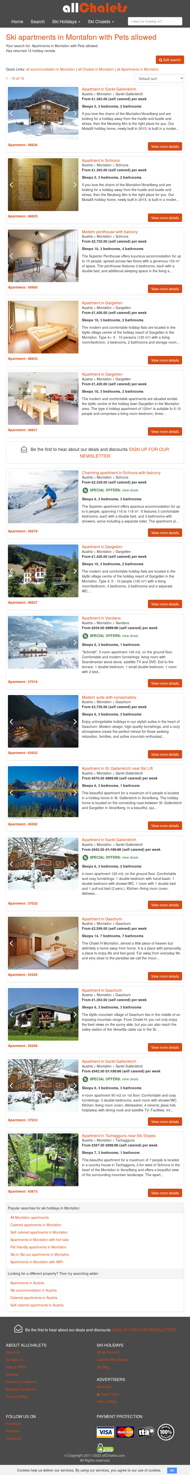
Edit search (171, 59)
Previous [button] (13, 113)
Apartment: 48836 (23, 144)
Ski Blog (103, 1366)
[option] (43, 113)
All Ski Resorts (108, 1352)
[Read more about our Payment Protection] (107, 1430)
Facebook (14, 1423)
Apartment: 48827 (23, 602)
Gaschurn (123, 701)
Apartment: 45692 (23, 823)
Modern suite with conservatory (109, 697)
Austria (87, 93)
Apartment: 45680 (23, 287)
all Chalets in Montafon (96, 69)
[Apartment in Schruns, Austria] (43, 184)
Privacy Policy (16, 1396)
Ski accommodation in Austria (33, 1290)
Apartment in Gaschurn (102, 919)
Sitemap (12, 1374)
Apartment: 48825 (23, 215)
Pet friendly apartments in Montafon (38, 1246)
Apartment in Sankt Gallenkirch (109, 89)
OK (172, 1470)
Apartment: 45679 (23, 530)
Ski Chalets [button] (100, 21)
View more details (165, 146)
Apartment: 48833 (23, 358)
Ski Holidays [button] (65, 21)
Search (38, 21)
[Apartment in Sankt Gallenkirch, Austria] (43, 113)
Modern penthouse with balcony (110, 231)
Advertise (104, 1386)
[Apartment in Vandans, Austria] (43, 642)
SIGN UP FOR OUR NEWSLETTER (144, 1330)
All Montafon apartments (29, 1217)
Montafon (104, 93)
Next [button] (73, 113)
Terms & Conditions (21, 1381)
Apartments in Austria (27, 1282)
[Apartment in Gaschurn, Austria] (43, 721)
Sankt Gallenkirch (129, 93)
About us (13, 1352)
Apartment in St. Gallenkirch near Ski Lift (117, 768)
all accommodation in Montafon (50, 69)
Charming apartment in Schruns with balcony (121, 472)
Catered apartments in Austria (33, 1297)
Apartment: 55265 (23, 974)
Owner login (109, 1394)
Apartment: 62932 (23, 752)
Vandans (122, 622)
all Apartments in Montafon (138, 69)
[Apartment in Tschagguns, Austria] (43, 1159)
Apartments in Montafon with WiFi (36, 1261)
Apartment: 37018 (23, 681)
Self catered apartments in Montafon (39, 1232)
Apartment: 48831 (23, 429)
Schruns (122, 164)
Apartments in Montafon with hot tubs (39, 1239)
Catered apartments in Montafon (35, 1224)
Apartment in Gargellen (102, 303)
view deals (130, 489)
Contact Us (14, 1359)
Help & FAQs (16, 1366)
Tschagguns (125, 1140)
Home (17, 21)
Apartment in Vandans (101, 618)
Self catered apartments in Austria (37, 1304)
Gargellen (123, 307)
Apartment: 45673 (23, 1191)
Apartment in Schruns (101, 160)
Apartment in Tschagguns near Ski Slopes (119, 1135)
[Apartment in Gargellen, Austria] (43, 327)
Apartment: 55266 (23, 1045)
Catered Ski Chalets (112, 1359)
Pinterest (13, 1430)
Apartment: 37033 (23, 1119)
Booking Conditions (21, 1389)
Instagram (14, 1438)
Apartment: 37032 (23, 903)
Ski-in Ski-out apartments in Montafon (39, 1254)
